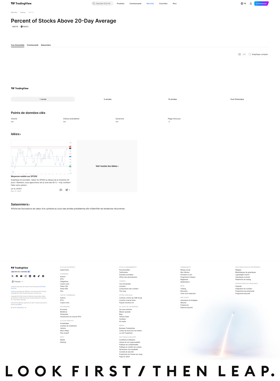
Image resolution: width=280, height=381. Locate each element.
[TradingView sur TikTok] (38, 276)
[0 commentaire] (61, 190)
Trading (183, 289)
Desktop (63, 342)
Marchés (150, 3)
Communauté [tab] (32, 45)
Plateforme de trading (243, 279)
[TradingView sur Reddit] (43, 276)
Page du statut (124, 357)
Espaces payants (186, 307)
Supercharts (64, 270)
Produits (120, 3)
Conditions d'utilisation (127, 340)
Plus (175, 3)
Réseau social (185, 270)
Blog (120, 314)
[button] (126, 3)
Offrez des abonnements (128, 277)
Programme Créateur (187, 277)
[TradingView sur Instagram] (25, 276)
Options (63, 328)
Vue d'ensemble (125, 284)
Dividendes (64, 314)
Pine (61, 291)
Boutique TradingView (127, 328)
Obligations (64, 281)
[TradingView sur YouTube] (21, 276)
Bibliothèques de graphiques (245, 272)
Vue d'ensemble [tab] (17, 45)
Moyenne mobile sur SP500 (24, 176)
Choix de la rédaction (188, 293)
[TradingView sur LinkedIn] (30, 276)
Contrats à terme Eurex (127, 300)
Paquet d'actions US (126, 303)
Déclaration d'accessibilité (128, 349)
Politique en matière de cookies (130, 347)
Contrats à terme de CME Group (130, 298)
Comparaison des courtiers (128, 289)
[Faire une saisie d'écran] (240, 54)
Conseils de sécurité (126, 352)
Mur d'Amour (184, 272)
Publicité (238, 286)
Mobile (62, 340)
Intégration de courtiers (243, 289)
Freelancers (184, 305)
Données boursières (126, 275)
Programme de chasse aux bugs (130, 354)
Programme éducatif (242, 293)
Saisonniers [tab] (46, 45)
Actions (62, 277)
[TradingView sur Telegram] (34, 276)
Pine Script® (64, 333)
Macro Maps (64, 331)
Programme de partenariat (244, 291)
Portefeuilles (64, 323)
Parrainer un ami (186, 275)
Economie (63, 309)
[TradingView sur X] (12, 276)
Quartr (20, 304)
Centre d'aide (124, 317)
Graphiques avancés (242, 277)
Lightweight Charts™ (242, 275)
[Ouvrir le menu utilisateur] (251, 3)
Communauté (135, 3)
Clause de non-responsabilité (129, 342)
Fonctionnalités (124, 270)
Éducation (184, 291)
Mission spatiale (124, 312)
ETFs (62, 279)
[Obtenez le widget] (244, 54)
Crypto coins (64, 284)
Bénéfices (63, 312)
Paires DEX (64, 289)
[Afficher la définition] (18, 119)
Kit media (122, 321)
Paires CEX (64, 286)
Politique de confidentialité (128, 344)
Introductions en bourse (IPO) (70, 317)
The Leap (122, 291)
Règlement (184, 279)
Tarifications (123, 272)
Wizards (183, 303)
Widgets (238, 270)
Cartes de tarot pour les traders (130, 331)
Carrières (122, 319)
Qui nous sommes (125, 309)
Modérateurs (185, 282)
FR (245, 3)
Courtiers (163, 3)
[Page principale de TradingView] (21, 3)
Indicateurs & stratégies (188, 300)
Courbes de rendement (68, 326)
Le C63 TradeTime (125, 333)
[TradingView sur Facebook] (16, 276)
